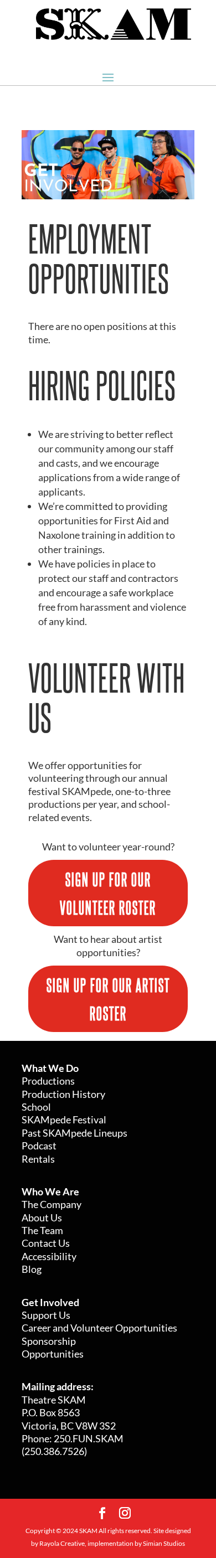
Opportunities (53, 1354)
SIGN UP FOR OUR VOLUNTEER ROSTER (108, 893)
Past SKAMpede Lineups (74, 1133)
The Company (51, 1204)
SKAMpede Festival (64, 1119)
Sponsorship (49, 1341)
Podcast (39, 1145)
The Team (42, 1230)
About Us (42, 1217)
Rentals (38, 1159)
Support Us (46, 1315)
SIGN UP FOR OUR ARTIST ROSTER (108, 998)
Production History (63, 1094)
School (36, 1107)
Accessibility (49, 1256)
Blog (32, 1269)
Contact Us (46, 1243)
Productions (48, 1081)
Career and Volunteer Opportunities (99, 1328)
